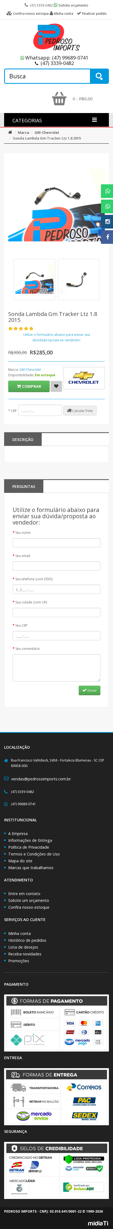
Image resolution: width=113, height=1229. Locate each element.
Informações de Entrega (30, 840)
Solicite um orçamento (28, 900)
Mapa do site (20, 860)
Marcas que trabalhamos (30, 867)
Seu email (22, 555)
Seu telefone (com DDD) (33, 579)
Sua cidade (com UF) (31, 602)
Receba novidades (24, 953)
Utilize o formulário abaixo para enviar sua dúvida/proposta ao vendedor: (56, 337)
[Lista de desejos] (56, 386)
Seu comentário (27, 648)
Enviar (92, 690)
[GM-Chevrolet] (84, 378)
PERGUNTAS (23, 486)
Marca (23, 132)
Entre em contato (24, 893)
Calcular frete (82, 410)
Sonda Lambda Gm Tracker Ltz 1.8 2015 (47, 138)
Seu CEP (21, 625)
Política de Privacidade (28, 847)
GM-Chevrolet (47, 132)
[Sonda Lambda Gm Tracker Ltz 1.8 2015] (34, 279)
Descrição (22, 439)
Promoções (18, 960)
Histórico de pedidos (27, 940)
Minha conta (19, 933)
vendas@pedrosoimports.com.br (41, 778)
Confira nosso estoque (28, 907)
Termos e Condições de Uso (34, 854)
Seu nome (23, 532)
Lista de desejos (23, 947)
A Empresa (18, 833)
